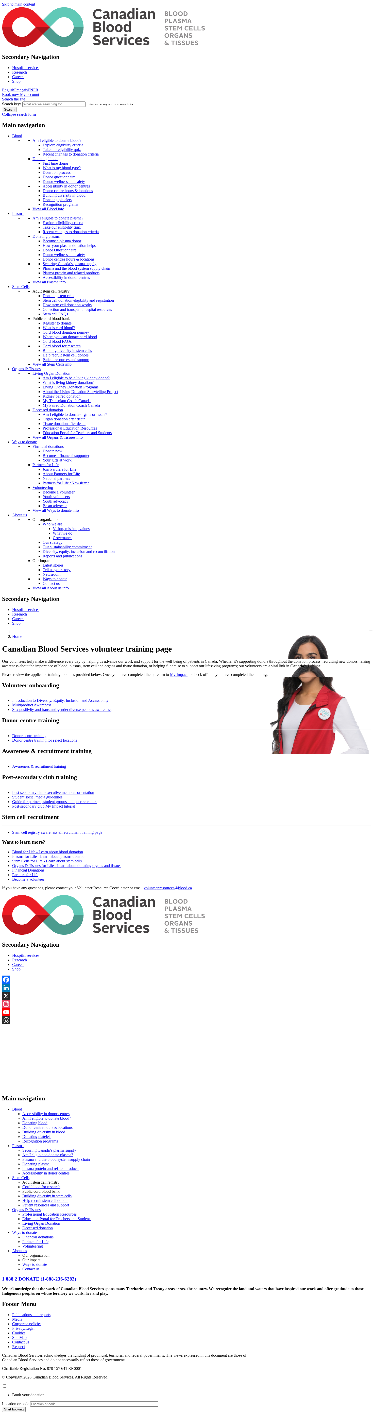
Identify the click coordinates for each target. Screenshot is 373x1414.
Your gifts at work (57, 460)
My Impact (179, 674)
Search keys (11, 104)
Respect (18, 1346)
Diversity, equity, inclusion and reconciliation (79, 551)
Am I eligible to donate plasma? (57, 218)
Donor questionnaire (59, 177)
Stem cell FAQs (55, 314)
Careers (18, 77)
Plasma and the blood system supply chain (76, 268)
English (8, 90)
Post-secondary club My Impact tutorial (43, 806)
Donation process (57, 172)
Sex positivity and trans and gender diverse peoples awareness (61, 709)
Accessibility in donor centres (66, 186)
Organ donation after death (64, 419)
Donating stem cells (58, 296)
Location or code (15, 1404)
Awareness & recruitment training (39, 766)
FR (35, 90)
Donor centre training (29, 736)
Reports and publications (62, 556)
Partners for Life (45, 465)
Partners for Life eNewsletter (66, 483)
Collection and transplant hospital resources (77, 309)
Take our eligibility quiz (62, 149)
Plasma (18, 213)
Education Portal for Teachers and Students (77, 433)
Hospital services (25, 67)
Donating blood (45, 159)
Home (17, 636)
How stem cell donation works (67, 305)
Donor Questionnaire (59, 250)
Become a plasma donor (62, 241)
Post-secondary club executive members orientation (53, 792)
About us (19, 515)
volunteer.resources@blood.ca (168, 888)
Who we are (52, 524)
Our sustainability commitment (67, 547)
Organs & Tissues (26, 369)
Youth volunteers (56, 497)
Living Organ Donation (51, 373)
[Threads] (186, 1020)
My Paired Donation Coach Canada (71, 405)
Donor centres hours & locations (68, 259)
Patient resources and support (66, 359)
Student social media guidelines (37, 797)
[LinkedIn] (186, 988)
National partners (56, 478)
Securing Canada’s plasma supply (69, 264)
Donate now (52, 451)
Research (19, 72)
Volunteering (42, 487)
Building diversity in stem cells (67, 350)
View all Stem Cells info (52, 364)
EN (30, 90)
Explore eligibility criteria (63, 145)
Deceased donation (47, 410)
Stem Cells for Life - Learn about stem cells (47, 861)
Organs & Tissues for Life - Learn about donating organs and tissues (66, 865)
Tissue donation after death (64, 423)
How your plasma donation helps (69, 245)
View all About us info (50, 588)
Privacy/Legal (23, 1328)
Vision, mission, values (71, 528)
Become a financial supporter (66, 455)
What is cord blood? (59, 328)
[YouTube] (186, 1012)
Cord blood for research (62, 346)
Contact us (51, 583)
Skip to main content (18, 4)
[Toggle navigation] (371, 630)
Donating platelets (57, 200)
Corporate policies (26, 1324)
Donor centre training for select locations (44, 740)
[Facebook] (186, 980)
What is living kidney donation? (68, 382)
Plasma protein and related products (71, 273)
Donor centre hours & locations (68, 191)
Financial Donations (28, 870)
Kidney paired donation (61, 396)
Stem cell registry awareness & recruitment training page (57, 832)
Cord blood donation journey (66, 332)
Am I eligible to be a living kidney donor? (76, 378)
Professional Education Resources (70, 428)
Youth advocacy (56, 501)
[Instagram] (186, 1004)
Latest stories (53, 565)
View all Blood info (48, 209)
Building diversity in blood (64, 195)
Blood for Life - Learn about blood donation (47, 852)
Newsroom (51, 574)
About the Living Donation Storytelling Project (80, 391)
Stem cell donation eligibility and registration (78, 300)
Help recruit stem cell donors (66, 355)
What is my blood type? (62, 168)
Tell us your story (57, 570)
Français (21, 90)
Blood (17, 136)
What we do (62, 533)
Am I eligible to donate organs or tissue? (75, 414)
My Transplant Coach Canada (67, 401)
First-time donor (55, 163)
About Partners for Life (61, 474)
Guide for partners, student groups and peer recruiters (54, 801)
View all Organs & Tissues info (57, 437)
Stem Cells (20, 286)
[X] (186, 996)
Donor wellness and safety (64, 181)
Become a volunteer (59, 492)
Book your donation (28, 1395)
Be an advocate (55, 506)
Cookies (18, 1333)
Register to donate (57, 323)
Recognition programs (60, 204)
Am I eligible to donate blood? (56, 140)
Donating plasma (46, 236)
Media (17, 1319)
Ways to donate (24, 442)
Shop (16, 81)
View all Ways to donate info (55, 510)
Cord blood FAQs (57, 341)
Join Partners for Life (59, 469)
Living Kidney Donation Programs (70, 387)
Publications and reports (31, 1315)
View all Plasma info (49, 282)
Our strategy (52, 542)
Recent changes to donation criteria (71, 154)
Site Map (19, 1337)
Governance (62, 538)
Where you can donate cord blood (70, 337)
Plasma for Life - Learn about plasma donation (49, 856)
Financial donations (48, 446)
